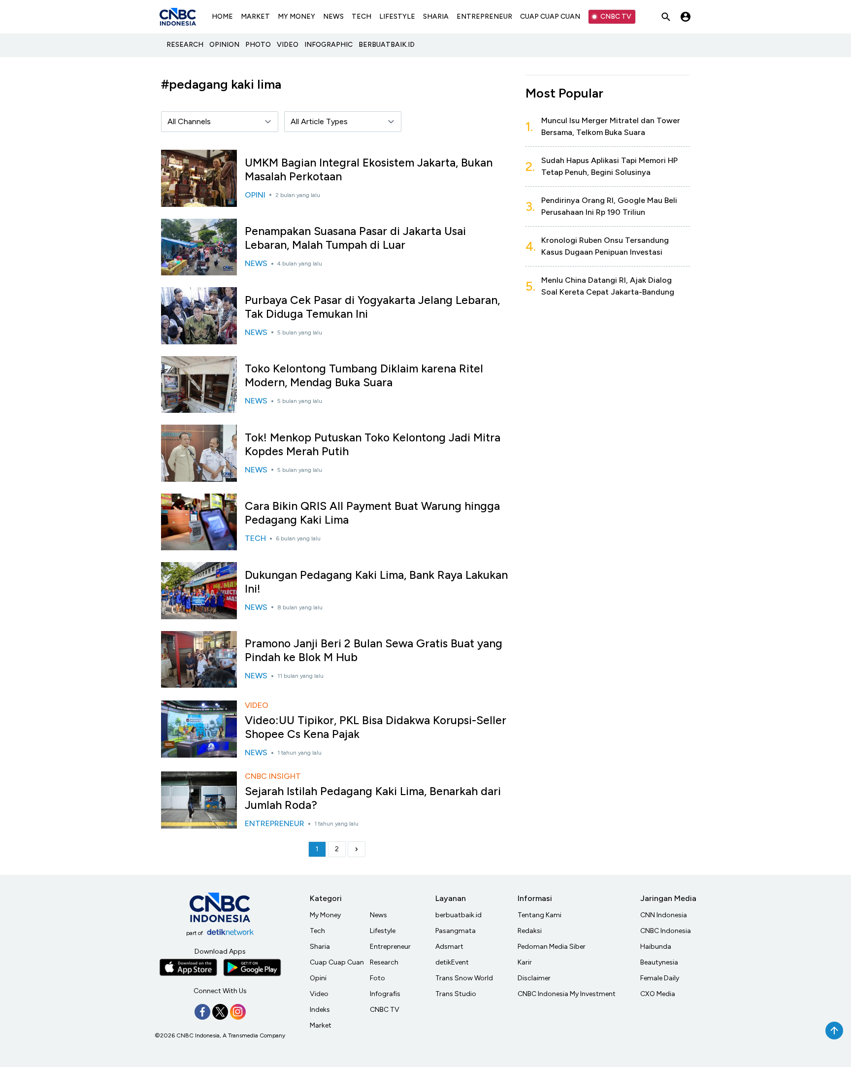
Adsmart (449, 946)
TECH (361, 16)
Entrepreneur (390, 946)
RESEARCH (184, 44)
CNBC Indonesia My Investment (567, 994)
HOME (222, 16)
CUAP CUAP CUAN (550, 16)
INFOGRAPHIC (328, 44)
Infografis (385, 994)
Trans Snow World (464, 978)
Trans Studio (455, 994)
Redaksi (530, 931)
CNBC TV (615, 16)
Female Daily (659, 978)
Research (384, 962)
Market (320, 1025)
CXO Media (657, 994)
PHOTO (258, 44)
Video (319, 994)
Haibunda (655, 946)
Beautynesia (659, 962)
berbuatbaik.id (458, 915)
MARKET (255, 16)
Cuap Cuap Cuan (337, 962)
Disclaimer (534, 978)
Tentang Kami (539, 915)
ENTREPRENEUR (484, 16)
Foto (377, 978)
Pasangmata (455, 931)
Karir (525, 962)
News (378, 915)
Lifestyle (382, 931)
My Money (325, 915)
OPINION (224, 44)
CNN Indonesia (663, 915)
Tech (317, 931)
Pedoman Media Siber (552, 946)
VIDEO (287, 44)
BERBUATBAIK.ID (387, 44)
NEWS (333, 16)
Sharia (320, 946)
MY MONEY (296, 16)
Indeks (320, 1009)
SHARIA (436, 16)
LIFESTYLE (397, 16)
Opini (318, 978)
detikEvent (452, 962)
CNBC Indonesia (665, 931)
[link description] (356, 849)
